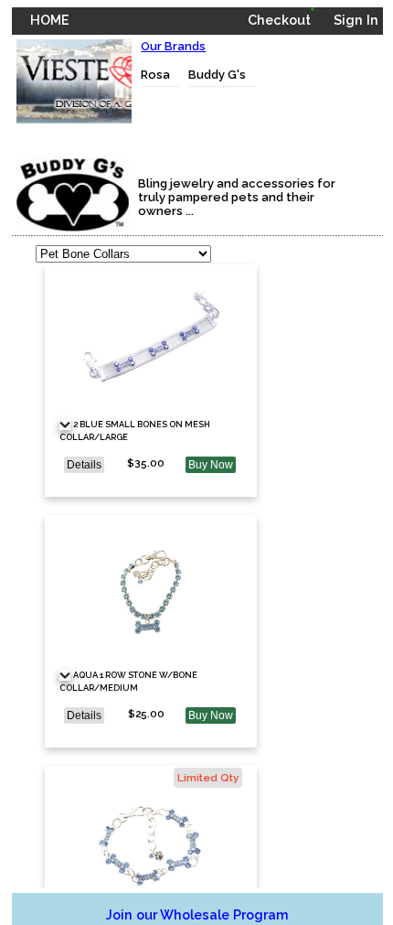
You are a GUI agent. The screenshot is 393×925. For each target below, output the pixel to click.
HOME (49, 19)
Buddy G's (217, 74)
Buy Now (210, 464)
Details (84, 464)
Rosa (155, 74)
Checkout (279, 19)
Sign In (356, 19)
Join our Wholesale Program (197, 914)
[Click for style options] (64, 424)
